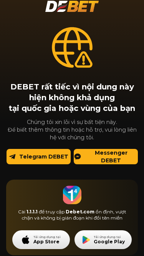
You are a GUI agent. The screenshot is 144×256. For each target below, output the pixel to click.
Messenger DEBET (111, 156)
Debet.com (80, 212)
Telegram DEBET (43, 156)
